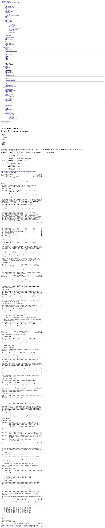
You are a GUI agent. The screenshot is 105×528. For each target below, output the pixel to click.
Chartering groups (10, 37)
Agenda (8, 67)
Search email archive (31, 171)
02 (4, 144)
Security (8, 14)
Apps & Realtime (10, 7)
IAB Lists (11, 117)
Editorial (8, 59)
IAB (7, 17)
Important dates (9, 72)
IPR (8, 171)
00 (4, 142)
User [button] (4, 107)
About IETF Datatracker (6, 526)
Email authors (4, 171)
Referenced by (17, 171)
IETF (2, 525)
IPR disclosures (9, 89)
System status (9, 102)
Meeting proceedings (11, 86)
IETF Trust (18, 525)
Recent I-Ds (9, 49)
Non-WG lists (9, 45)
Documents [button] (6, 47)
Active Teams (12, 32)
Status (4, 134)
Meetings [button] (5, 66)
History (5, 137)
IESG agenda (9, 91)
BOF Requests (9, 39)
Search (7, 48)
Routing (8, 12)
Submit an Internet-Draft (11, 51)
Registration (9, 71)
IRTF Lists (11, 116)
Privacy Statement (34, 525)
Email (45, 526)
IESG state (11, 165)
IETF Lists (11, 114)
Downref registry (10, 94)
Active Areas (12, 25)
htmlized (23, 158)
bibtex (26, 158)
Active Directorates (13, 26)
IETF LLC (8, 20)
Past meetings (9, 85)
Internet (8, 10)
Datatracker (16, 2)
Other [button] (4, 87)
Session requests (10, 75)
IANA (28, 525)
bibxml (29, 158)
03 (4, 145)
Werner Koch (20, 154)
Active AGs (11, 24)
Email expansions (7, 135)
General (8, 8)
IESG (7, 16)
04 (4, 147)
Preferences (9, 110)
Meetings (11, 98)
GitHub (42, 526)
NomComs (8, 93)
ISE (7, 58)
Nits (22, 171)
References (11, 171)
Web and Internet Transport (12, 15)
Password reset (9, 109)
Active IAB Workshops (14, 28)
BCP (10, 64)
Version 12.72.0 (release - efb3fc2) (20, 526)
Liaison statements (10, 90)
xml (20, 158)
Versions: (3, 139)
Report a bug (9, 105)
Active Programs (13, 29)
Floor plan (8, 70)
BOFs (7, 38)
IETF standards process (76, 149)
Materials (8, 68)
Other (7, 23)
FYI (12, 64)
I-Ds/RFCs (11, 96)
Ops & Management (10, 11)
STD (7, 64)
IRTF (7, 19)
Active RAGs (12, 30)
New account (9, 112)
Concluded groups (10, 44)
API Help (8, 99)
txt (18, 158)
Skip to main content (5, 1)
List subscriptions (10, 113)
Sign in (8, 108)
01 (4, 143)
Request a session (10, 73)
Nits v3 (25, 171)
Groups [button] (5, 5)
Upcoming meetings (10, 80)
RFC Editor (9, 21)
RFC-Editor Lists (13, 118)
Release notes (9, 100)
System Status (31, 526)
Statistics (8, 95)
